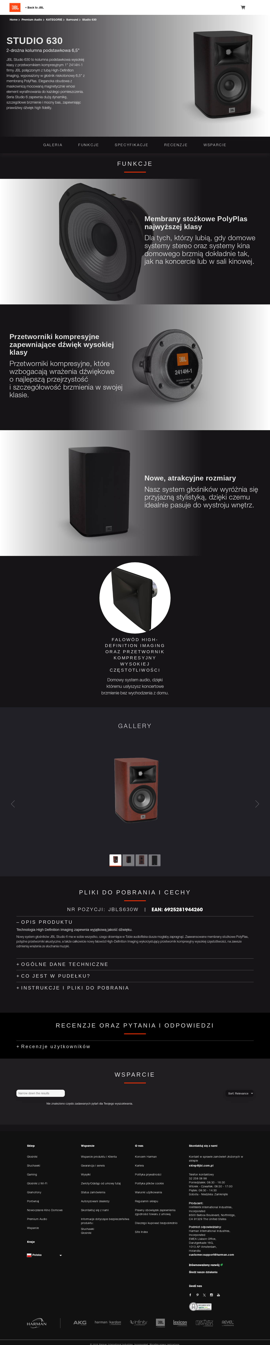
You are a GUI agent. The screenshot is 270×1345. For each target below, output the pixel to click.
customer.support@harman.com (211, 1254)
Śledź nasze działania (203, 1272)
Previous (13, 803)
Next (257, 803)
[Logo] (39, 7)
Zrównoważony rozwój (204, 1265)
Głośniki (86, 1232)
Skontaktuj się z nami (203, 1145)
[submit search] (61, 1093)
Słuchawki (87, 1229)
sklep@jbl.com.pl (201, 1165)
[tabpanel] (135, 630)
